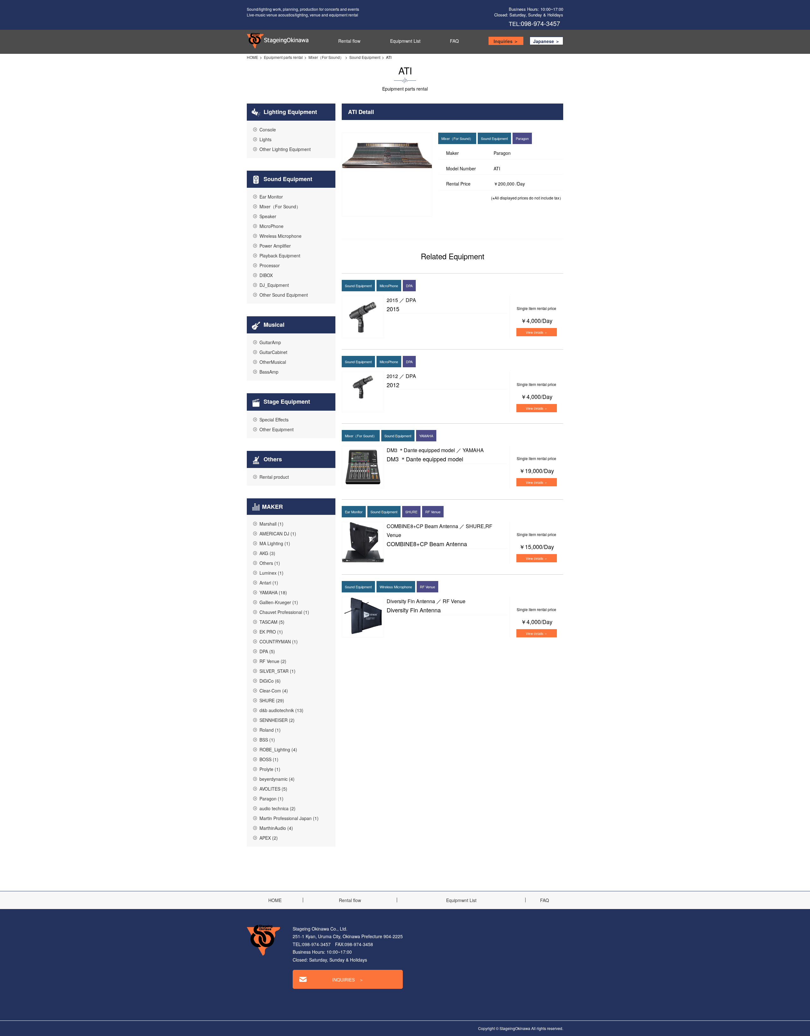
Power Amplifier (275, 246)
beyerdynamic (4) (277, 779)
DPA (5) (267, 651)
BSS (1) (267, 739)
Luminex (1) (271, 573)
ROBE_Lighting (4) (278, 749)
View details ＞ (536, 332)
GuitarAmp (270, 342)
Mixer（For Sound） (326, 57)
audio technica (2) (277, 808)
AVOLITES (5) (273, 789)
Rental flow (349, 41)
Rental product (274, 477)
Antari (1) (268, 582)
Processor (269, 265)
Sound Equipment (364, 57)
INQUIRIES (348, 979)
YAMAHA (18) (273, 592)
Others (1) (269, 563)
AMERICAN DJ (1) (277, 533)
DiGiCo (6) (270, 681)
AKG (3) (267, 553)
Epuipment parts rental (283, 57)
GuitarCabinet (273, 352)
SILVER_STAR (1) (277, 671)
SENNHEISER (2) (277, 720)
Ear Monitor (271, 196)
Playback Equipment (279, 255)
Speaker (267, 216)
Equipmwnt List (405, 41)
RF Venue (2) (272, 661)
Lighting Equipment (289, 112)
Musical (273, 324)
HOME (252, 57)
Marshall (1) (271, 524)
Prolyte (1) (269, 769)
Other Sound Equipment (283, 295)
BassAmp (268, 372)
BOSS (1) (268, 759)
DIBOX (266, 275)
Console (267, 129)
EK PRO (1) (271, 632)
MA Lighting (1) (274, 543)
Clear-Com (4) (273, 690)
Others (272, 459)
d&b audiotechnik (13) (281, 710)
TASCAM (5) (271, 622)
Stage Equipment (286, 401)
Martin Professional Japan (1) (289, 818)
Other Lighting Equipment (285, 149)
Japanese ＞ (546, 41)
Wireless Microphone (280, 236)
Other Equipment (276, 429)
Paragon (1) (271, 798)
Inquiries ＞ (506, 41)
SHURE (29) (271, 700)
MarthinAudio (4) (276, 828)
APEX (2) (268, 838)
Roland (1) (270, 730)
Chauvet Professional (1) (284, 612)
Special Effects (274, 419)
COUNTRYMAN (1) (278, 641)
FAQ (454, 41)
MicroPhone (271, 226)
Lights (265, 139)
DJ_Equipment (274, 285)
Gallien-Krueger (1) (278, 602)
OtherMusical (272, 362)
